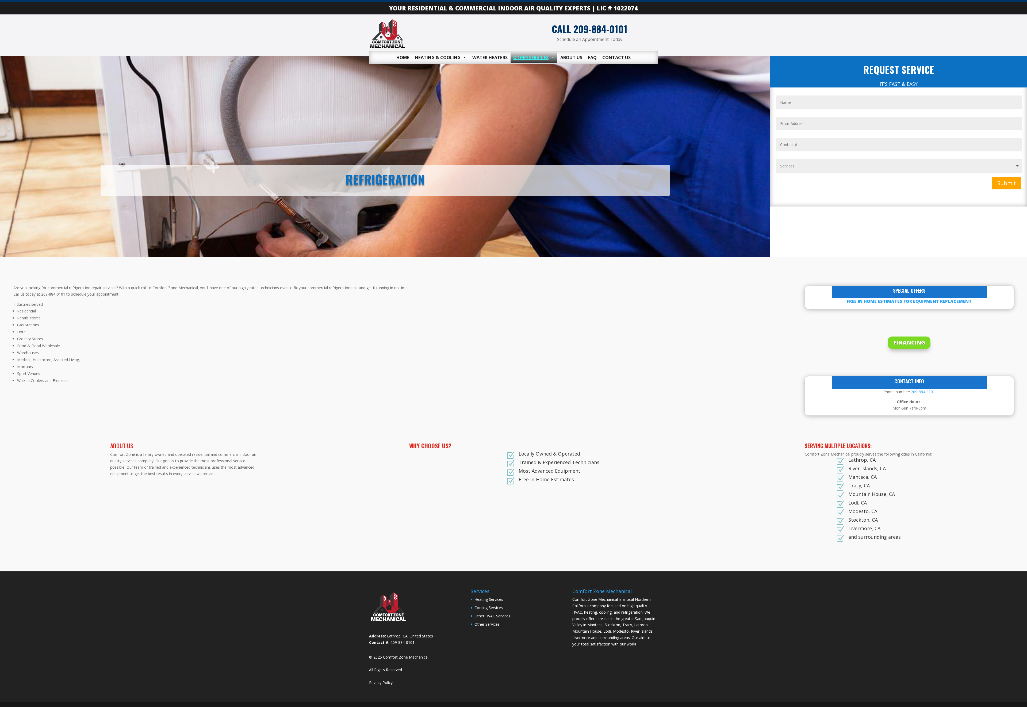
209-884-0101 (923, 391)
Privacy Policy (381, 682)
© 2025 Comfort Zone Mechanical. (399, 657)
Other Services (531, 57)
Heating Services (488, 599)
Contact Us (616, 57)
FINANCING (909, 342)
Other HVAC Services (492, 615)
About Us (571, 57)
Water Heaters (490, 57)
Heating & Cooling (438, 57)
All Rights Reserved (385, 669)
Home (402, 57)
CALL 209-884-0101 (589, 29)
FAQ (592, 57)
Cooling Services (488, 607)
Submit (1006, 183)
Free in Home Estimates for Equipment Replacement (909, 301)
